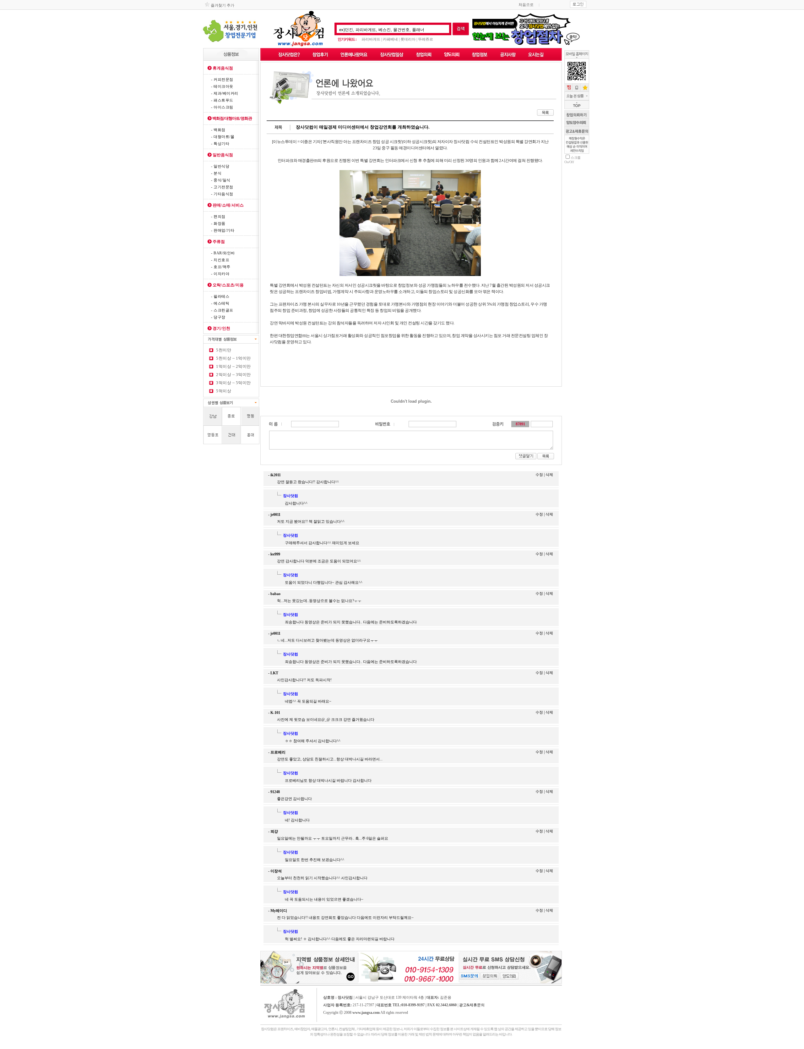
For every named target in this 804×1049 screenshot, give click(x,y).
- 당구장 (218, 317)
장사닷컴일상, (284, 1046)
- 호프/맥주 (221, 267)
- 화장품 (218, 223)
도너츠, (511, 1046)
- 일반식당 (220, 166)
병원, (264, 1048)
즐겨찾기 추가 (222, 5)
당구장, (445, 1048)
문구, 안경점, (355, 1048)
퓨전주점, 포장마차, (401, 1048)
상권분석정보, (433, 1046)
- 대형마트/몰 (222, 137)
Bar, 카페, (370, 1048)
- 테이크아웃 (222, 86)
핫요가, (411, 1048)
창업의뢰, (343, 1046)
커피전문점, (486, 1046)
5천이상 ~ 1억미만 (232, 358)
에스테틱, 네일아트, (427, 1048)
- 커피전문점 (222, 79)
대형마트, (388, 1046)
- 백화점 (218, 130)
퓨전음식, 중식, (293, 1048)
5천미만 (222, 350)
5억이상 (222, 391)
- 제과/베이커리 (224, 93)
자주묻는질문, (335, 1046)
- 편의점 (218, 216)
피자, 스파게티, (528, 1046)
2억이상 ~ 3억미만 (232, 374)
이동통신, (363, 1048)
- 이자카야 (220, 274)
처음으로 (526, 5)
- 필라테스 (220, 296)
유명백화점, (546, 1046)
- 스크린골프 (222, 310)
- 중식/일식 (221, 180)
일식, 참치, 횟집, (303, 1048)
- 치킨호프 (220, 260)
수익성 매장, (375, 1046)
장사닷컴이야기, (413, 1046)
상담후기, (299, 1046)
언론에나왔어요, (273, 1046)
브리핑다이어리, (444, 1046)
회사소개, (263, 1046)
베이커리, (505, 1046)
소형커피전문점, (496, 1046)
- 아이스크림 (222, 107)
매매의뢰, (351, 1046)
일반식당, (273, 1048)
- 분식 (216, 173)
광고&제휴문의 (472, 1005)
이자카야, (391, 1048)
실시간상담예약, (467, 1046)
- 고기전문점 (222, 187)
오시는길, (403, 1046)
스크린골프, (439, 1048)
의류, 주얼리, (346, 1048)
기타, (268, 1048)
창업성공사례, (423, 1046)
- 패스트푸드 (222, 100)
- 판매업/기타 (222, 230)
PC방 (450, 1048)
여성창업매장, (366, 1046)
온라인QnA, (477, 1046)
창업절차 (358, 1046)
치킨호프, (376, 1048)
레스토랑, (280, 1048)
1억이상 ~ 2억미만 (232, 366)
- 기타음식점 (222, 194)
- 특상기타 (220, 143)
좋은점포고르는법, (324, 1046)
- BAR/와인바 (223, 253)
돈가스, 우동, (314, 1048)
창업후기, (292, 1046)
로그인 (410, 1013)
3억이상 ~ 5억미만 (232, 382)
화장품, (338, 1048)
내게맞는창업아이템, (310, 1046)
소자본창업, (396, 1046)
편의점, (333, 1048)
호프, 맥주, (384, 1048)
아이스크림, (538, 1046)
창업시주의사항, (455, 1046)
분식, (285, 1048)
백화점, (382, 1046)
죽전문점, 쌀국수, (325, 1048)
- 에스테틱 (220, 303)
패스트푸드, (518, 1046)
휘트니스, (417, 1048)
